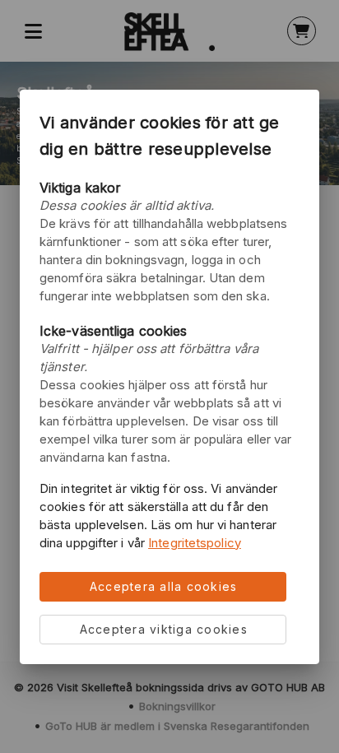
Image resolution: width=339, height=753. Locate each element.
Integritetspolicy (194, 543)
